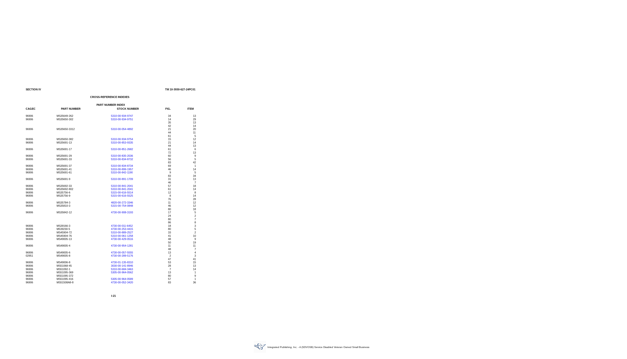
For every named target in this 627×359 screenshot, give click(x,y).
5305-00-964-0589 (122, 278)
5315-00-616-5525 (122, 195)
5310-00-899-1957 (122, 169)
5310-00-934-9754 (122, 139)
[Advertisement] (313, 38)
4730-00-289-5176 (122, 255)
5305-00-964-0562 (122, 272)
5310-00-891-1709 (122, 179)
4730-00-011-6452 (122, 225)
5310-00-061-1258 (122, 235)
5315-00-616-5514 (122, 192)
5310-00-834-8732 (122, 159)
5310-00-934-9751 (122, 119)
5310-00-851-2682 (122, 149)
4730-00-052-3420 (122, 282)
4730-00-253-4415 (122, 228)
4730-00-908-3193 (122, 212)
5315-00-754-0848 (122, 205)
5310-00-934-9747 (122, 115)
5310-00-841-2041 (122, 185)
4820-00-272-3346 (122, 202)
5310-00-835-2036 (122, 155)
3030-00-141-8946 (122, 265)
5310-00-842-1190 (122, 172)
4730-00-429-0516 (122, 239)
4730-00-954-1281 (122, 245)
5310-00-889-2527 (122, 232)
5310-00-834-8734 (122, 165)
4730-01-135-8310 (122, 262)
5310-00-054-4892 (122, 129)
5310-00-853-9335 (122, 142)
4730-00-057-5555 (122, 252)
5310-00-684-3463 (122, 269)
